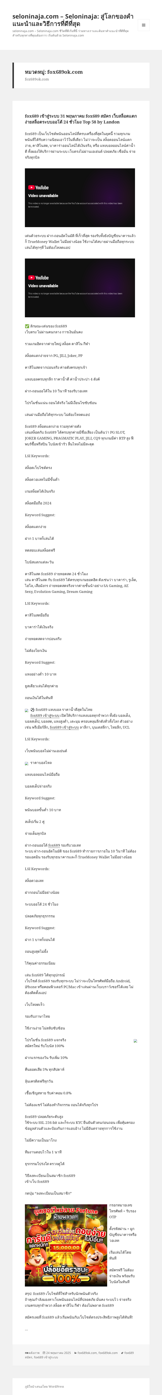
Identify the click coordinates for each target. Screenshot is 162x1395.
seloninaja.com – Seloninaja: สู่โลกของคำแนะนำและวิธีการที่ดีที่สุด (73, 20)
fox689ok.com (87, 1353)
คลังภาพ (34, 1353)
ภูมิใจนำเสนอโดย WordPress (44, 1386)
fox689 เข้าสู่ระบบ (44, 715)
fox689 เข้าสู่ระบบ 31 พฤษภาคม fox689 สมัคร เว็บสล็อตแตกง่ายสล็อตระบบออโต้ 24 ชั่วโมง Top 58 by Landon (81, 119)
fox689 (54, 845)
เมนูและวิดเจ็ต (144, 25)
